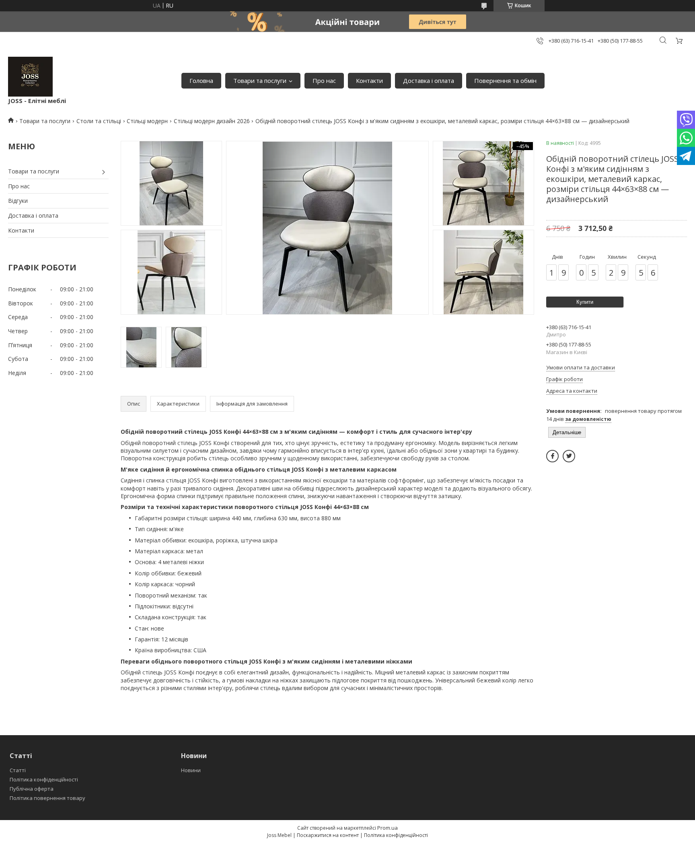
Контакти (369, 80)
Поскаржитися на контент (328, 835)
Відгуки (18, 200)
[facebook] (552, 456)
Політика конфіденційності (44, 779)
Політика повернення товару (47, 798)
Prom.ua (387, 827)
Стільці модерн (147, 121)
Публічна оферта (31, 788)
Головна (201, 80)
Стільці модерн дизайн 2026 (212, 121)
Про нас (324, 80)
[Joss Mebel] (30, 77)
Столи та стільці (98, 121)
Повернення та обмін (505, 80)
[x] (569, 456)
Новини (191, 770)
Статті (18, 770)
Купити (584, 302)
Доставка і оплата (428, 80)
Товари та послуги (259, 80)
